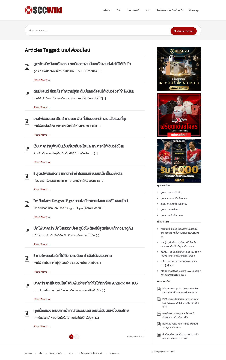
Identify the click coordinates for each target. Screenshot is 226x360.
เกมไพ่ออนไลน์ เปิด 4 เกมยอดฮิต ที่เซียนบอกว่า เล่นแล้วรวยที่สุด (80, 118)
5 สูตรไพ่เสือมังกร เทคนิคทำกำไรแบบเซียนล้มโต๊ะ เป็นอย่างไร (78, 173)
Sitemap (193, 10)
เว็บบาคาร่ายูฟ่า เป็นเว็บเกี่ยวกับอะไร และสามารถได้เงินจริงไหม (79, 146)
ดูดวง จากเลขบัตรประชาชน (174, 204)
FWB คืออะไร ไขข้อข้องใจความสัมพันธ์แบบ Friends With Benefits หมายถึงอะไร (180, 302)
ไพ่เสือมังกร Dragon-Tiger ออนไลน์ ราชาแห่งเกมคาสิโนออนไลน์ (81, 201)
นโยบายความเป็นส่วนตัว (169, 10)
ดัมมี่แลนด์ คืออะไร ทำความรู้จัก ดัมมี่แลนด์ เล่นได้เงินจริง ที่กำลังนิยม (84, 91)
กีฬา (119, 10)
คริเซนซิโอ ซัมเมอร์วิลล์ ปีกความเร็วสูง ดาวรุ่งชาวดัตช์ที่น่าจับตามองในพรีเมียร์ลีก (180, 232)
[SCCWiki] (44, 10)
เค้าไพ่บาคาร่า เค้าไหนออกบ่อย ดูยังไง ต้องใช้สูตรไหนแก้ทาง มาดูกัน (83, 228)
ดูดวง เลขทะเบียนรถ (170, 209)
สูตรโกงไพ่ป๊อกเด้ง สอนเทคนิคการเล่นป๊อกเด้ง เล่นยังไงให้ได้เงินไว (83, 64)
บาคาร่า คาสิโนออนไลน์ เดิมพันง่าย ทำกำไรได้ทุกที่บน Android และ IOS (86, 283)
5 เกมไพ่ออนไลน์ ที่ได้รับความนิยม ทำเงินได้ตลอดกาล (73, 255)
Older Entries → (136, 336)
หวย (147, 10)
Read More (42, 80)
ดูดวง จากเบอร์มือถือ (171, 192)
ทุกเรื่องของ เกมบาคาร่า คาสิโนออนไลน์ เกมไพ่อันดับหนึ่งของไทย (81, 310)
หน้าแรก (107, 10)
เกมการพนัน (133, 10)
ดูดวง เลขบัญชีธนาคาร (172, 215)
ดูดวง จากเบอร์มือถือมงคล (174, 198)
